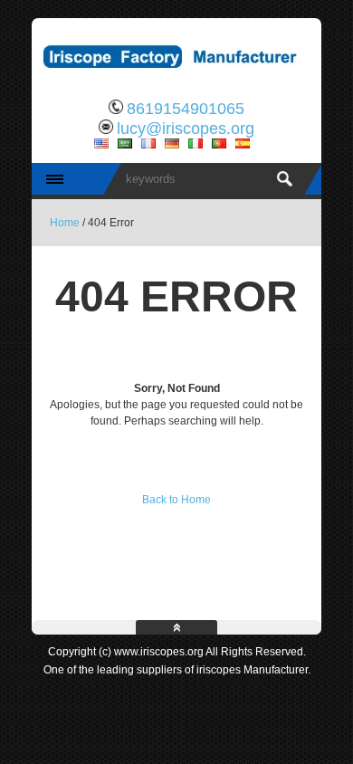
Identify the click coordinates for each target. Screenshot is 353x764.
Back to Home (176, 499)
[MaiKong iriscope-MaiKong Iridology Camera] (176, 77)
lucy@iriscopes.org (185, 128)
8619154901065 (185, 109)
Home (65, 222)
